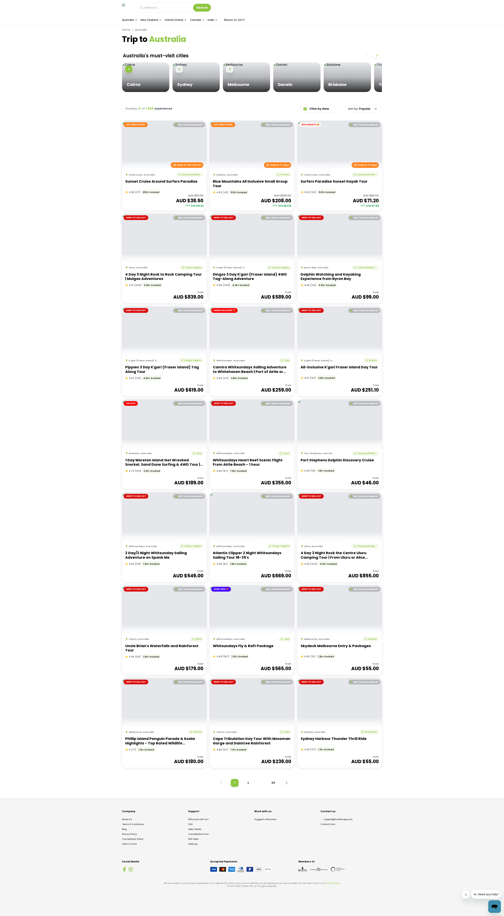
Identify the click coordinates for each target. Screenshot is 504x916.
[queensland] (338, 869)
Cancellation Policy (132, 839)
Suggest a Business (265, 819)
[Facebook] (124, 869)
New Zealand (149, 20)
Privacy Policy (129, 834)
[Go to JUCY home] (127, 7)
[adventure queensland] (319, 869)
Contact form (328, 824)
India (211, 20)
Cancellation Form (198, 834)
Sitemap (192, 843)
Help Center (194, 829)
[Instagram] (130, 869)
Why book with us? (198, 819)
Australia (128, 20)
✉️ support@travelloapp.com (337, 819)
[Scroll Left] (368, 55)
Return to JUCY (234, 20)
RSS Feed (193, 839)
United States (174, 20)
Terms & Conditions (133, 824)
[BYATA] (302, 869)
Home (126, 30)
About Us (127, 819)
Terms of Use (129, 843)
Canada (195, 20)
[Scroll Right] (377, 55)
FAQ (190, 824)
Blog (124, 829)
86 (273, 783)
